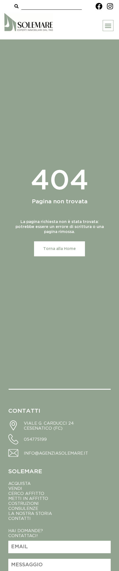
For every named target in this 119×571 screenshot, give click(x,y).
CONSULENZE (23, 508)
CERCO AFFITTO (26, 493)
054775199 (35, 439)
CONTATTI (19, 518)
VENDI (15, 488)
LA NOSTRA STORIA (30, 513)
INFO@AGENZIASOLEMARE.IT (56, 453)
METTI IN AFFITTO (28, 498)
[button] (108, 25)
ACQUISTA (19, 483)
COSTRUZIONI (23, 503)
